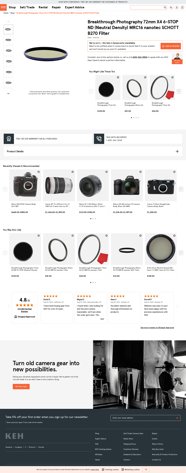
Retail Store (128, 439)
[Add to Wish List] (118, 77)
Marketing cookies (132, 470)
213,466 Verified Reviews (25, 310)
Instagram (18, 447)
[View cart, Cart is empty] (182, 7)
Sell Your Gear (21, 386)
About (97, 460)
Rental (43, 7)
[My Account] (177, 7)
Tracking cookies (112, 470)
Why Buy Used (157, 449)
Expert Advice (74, 7)
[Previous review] (8, 306)
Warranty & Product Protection (164, 454)
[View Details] (107, 90)
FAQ (96, 444)
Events (154, 439)
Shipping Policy (129, 444)
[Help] (171, 7)
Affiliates (98, 454)
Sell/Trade (27, 7)
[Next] (8, 93)
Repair (56, 7)
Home (6, 13)
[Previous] (91, 91)
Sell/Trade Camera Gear (133, 433)
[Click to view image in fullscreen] (49, 54)
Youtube (41, 447)
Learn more (95, 469)
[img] (24, 305)
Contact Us (156, 460)
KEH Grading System (103, 449)
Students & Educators (132, 454)
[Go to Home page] (3, 7)
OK (146, 469)
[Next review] (177, 306)
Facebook (9, 447)
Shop (12, 7)
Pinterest (32, 447)
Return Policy (157, 444)
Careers (126, 460)
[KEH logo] (14, 436)
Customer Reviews (131, 449)
